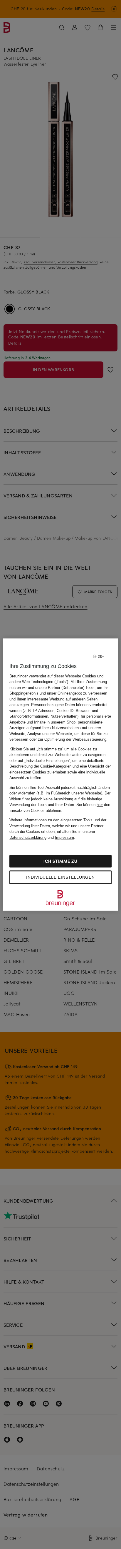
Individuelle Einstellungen (60, 877)
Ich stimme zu (60, 861)
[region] (60, 774)
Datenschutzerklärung (27, 837)
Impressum (64, 837)
